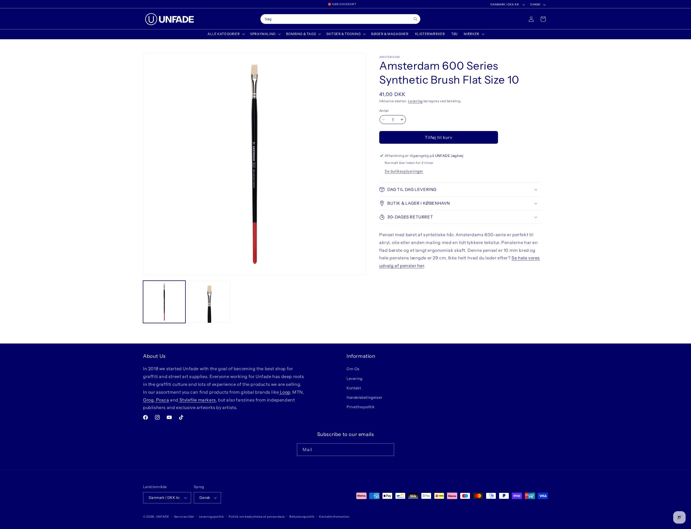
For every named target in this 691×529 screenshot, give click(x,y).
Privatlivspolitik (360, 406)
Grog (148, 400)
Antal (383, 110)
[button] (225, 34)
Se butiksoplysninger (404, 171)
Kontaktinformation (334, 516)
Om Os (353, 368)
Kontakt (354, 388)
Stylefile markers (197, 400)
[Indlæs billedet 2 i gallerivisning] (209, 302)
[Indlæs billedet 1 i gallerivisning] (164, 302)
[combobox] (340, 19)
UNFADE (162, 516)
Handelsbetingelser (364, 397)
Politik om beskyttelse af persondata (256, 516)
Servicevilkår (184, 516)
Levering (415, 101)
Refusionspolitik (301, 516)
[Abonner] (388, 449)
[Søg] (415, 19)
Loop (284, 392)
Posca (162, 400)
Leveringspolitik (211, 516)
